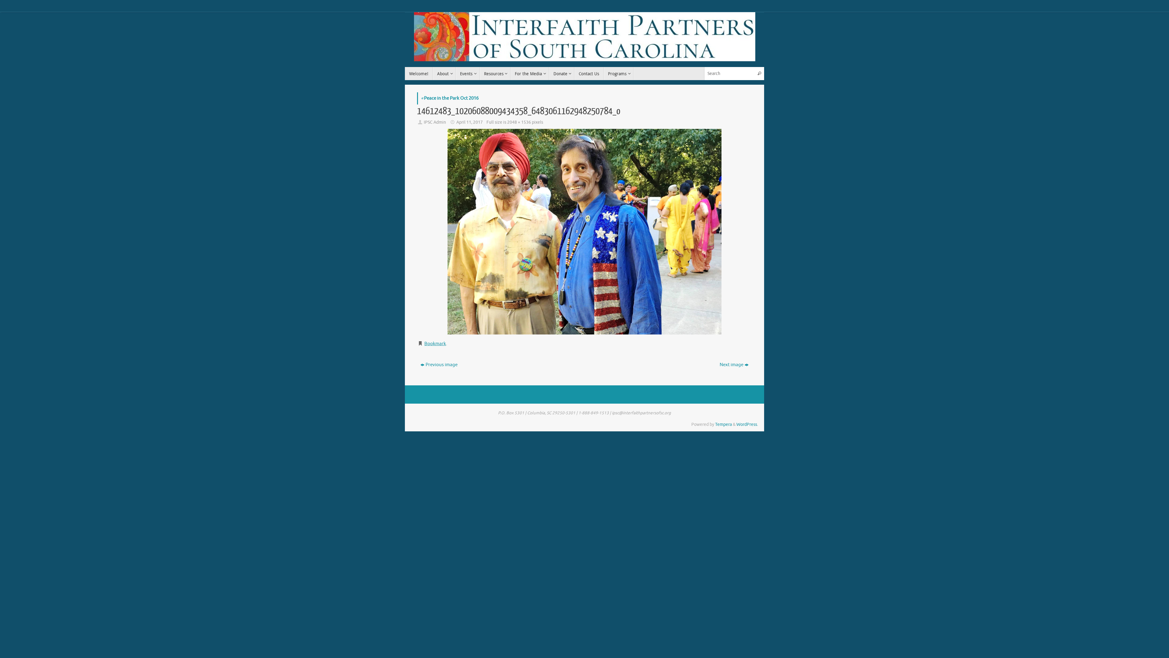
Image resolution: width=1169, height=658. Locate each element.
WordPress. (747, 424)
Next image (731, 365)
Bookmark (435, 344)
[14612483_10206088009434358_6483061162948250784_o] (584, 231)
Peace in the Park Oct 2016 (450, 98)
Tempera (723, 424)
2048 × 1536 (519, 122)
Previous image (442, 365)
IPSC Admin (435, 122)
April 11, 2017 (469, 122)
